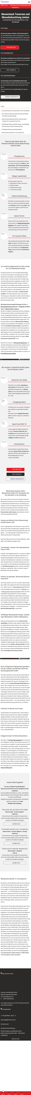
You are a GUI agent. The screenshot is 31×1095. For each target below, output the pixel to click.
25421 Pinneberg (15, 954)
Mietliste (3, 1094)
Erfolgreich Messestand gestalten (12, 129)
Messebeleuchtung (18, 587)
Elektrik (21, 306)
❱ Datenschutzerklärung (8, 1028)
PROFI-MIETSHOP (10, 47)
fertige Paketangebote (15, 740)
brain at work (15, 1039)
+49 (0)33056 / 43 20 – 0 (9, 1015)
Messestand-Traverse (12, 309)
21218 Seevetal (23, 950)
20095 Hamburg (16, 952)
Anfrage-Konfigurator (20, 343)
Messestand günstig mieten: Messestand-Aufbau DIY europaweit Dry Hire (14, 120)
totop (28, 1093)
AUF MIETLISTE (15, 824)
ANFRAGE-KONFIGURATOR (10, 97)
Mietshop (9, 1094)
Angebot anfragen (15, 1094)
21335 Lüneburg (5, 954)
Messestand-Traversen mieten (11, 591)
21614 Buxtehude (6, 952)
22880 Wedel (25, 952)
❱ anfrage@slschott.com (8, 1020)
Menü (29, 1)
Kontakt (21, 1094)
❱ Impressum (5, 1024)
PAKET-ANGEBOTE (10, 70)
